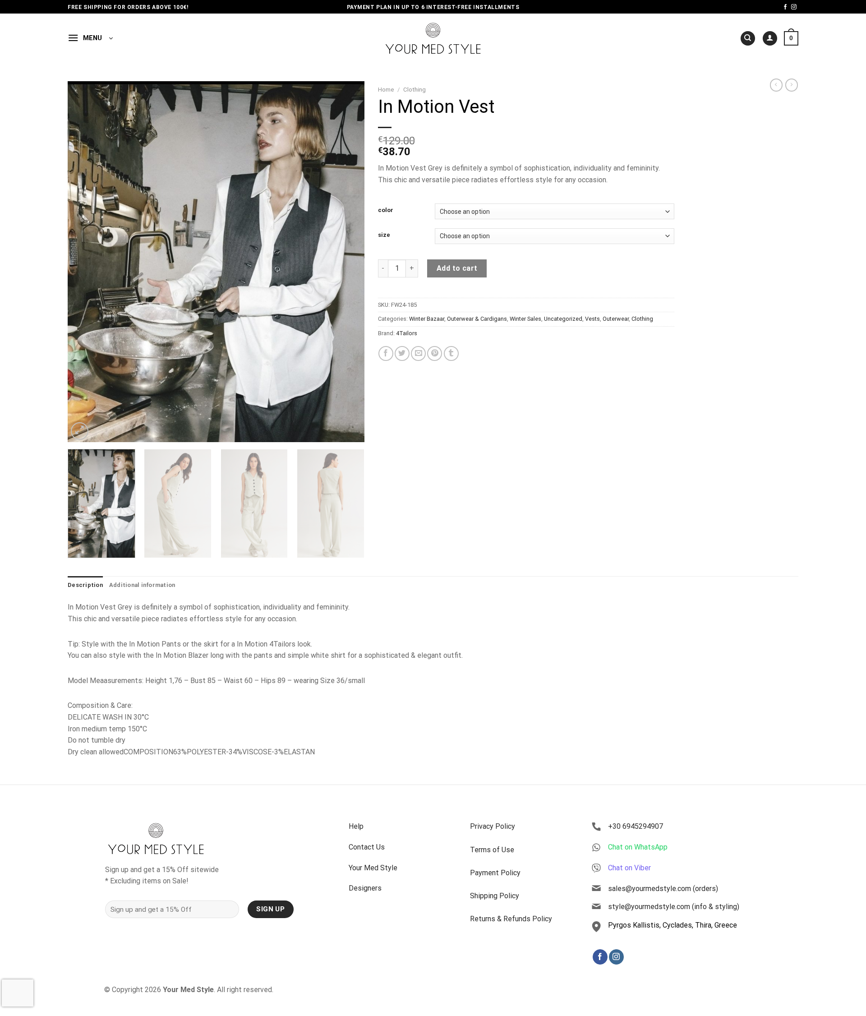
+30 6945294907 (635, 826)
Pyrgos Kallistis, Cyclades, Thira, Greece (672, 925)
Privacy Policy (492, 826)
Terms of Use (492, 849)
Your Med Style (373, 868)
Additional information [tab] (142, 585)
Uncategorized (563, 318)
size (384, 235)
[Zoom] (79, 431)
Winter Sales (525, 318)
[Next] (347, 262)
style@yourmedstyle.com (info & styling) (673, 906)
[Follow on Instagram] (794, 7)
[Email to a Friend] (418, 353)
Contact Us (367, 847)
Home (386, 89)
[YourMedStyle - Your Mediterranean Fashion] (433, 38)
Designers (365, 888)
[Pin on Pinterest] (434, 353)
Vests (592, 318)
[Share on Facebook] (385, 353)
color (385, 210)
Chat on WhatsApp (638, 847)
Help (356, 826)
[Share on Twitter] (402, 353)
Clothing (414, 89)
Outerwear (616, 318)
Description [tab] (85, 585)
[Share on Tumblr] (451, 353)
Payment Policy (495, 872)
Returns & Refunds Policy (511, 918)
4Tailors (406, 333)
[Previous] (85, 262)
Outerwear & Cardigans (477, 318)
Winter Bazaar (426, 318)
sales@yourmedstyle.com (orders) (663, 888)
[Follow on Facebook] (785, 7)
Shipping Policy (494, 895)
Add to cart (457, 268)
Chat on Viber (629, 868)
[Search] (748, 38)
